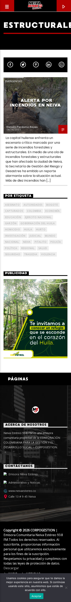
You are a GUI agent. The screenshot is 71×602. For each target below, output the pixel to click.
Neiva (27, 242)
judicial (35, 235)
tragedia (30, 254)
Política (11, 248)
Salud (42, 248)
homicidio (12, 229)
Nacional (12, 242)
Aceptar (37, 596)
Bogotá (52, 204)
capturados (14, 211)
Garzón (11, 223)
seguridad (12, 254)
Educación (13, 217)
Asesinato (12, 204)
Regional (28, 248)
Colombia (34, 211)
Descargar (11, 568)
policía (55, 242)
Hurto (41, 229)
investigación (15, 235)
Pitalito (41, 242)
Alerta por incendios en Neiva (35, 103)
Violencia (48, 254)
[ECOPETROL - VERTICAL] (35, 318)
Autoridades (33, 204)
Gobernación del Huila (38, 223)
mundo (50, 235)
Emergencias (13, 81)
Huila (28, 229)
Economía (52, 211)
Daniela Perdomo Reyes (22, 127)
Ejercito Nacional (38, 217)
